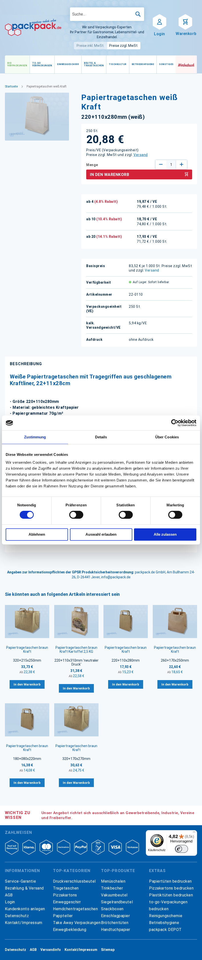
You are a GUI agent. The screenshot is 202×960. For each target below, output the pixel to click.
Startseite (11, 86)
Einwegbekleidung (69, 929)
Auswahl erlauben (101, 534)
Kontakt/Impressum (23, 922)
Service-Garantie (20, 881)
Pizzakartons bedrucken (171, 888)
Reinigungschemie (165, 915)
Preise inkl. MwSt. (90, 46)
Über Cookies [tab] (167, 437)
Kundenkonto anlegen (25, 909)
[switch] (76, 515)
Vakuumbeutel (114, 895)
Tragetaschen (66, 888)
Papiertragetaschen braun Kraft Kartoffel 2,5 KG (76, 649)
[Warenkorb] (185, 21)
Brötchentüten (114, 922)
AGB (9, 895)
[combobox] (107, 14)
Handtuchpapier (115, 929)
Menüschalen (113, 881)
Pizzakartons (65, 895)
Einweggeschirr (67, 902)
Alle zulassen (165, 534)
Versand (141, 155)
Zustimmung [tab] (35, 437)
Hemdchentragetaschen (75, 909)
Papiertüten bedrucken (170, 881)
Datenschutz (17, 915)
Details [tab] (101, 437)
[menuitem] (17, 64)
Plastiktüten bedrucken (171, 895)
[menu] (90, 64)
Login (10, 902)
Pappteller (63, 915)
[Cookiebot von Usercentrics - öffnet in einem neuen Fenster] (174, 423)
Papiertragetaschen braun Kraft (27, 649)
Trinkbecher (112, 888)
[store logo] (33, 27)
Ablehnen (37, 534)
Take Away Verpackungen (77, 922)
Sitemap (108, 950)
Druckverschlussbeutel (74, 881)
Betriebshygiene (164, 922)
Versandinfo (50, 950)
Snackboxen (112, 909)
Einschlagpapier (115, 915)
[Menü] (194, 833)
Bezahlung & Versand (24, 888)
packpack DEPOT (165, 929)
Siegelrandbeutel (117, 902)
